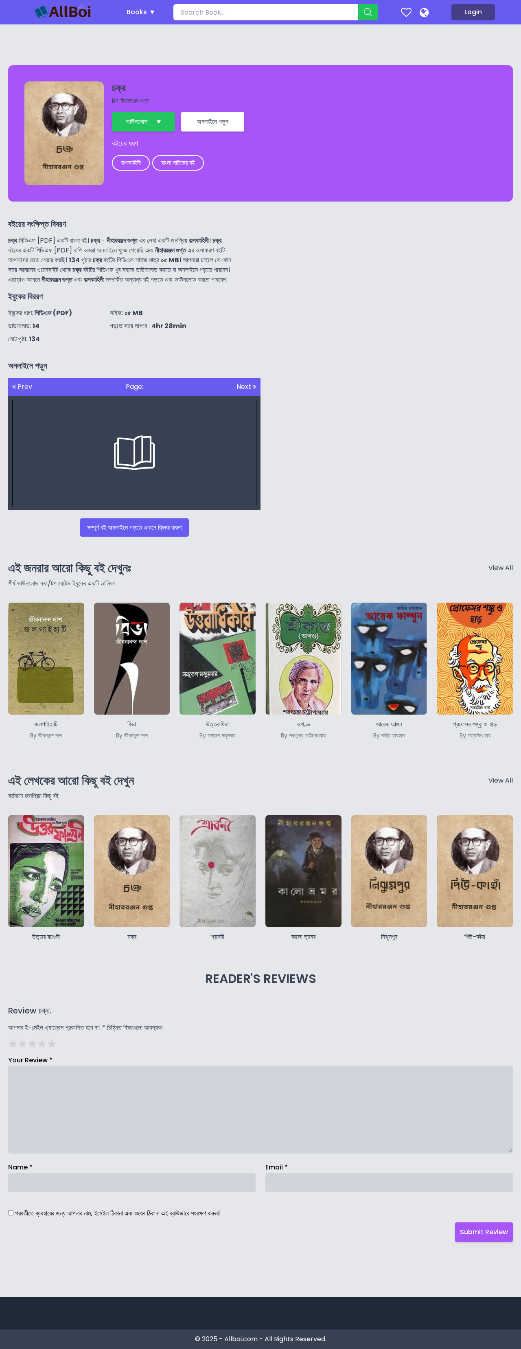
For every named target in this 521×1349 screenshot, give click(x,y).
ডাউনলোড (137, 121)
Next (244, 386)
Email (276, 1167)
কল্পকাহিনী (131, 162)
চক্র (131, 936)
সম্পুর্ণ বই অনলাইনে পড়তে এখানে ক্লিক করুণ (134, 527)
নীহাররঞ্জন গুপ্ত (134, 101)
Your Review (30, 1060)
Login (473, 12)
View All (500, 568)
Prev (24, 386)
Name (20, 1167)
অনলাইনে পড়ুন (212, 121)
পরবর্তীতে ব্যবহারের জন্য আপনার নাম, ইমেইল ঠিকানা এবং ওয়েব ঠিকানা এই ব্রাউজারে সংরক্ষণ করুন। (117, 1213)
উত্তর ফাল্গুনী (46, 936)
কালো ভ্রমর (303, 936)
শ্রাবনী (217, 936)
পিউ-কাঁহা (474, 936)
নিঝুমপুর (389, 936)
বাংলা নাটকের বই (178, 162)
